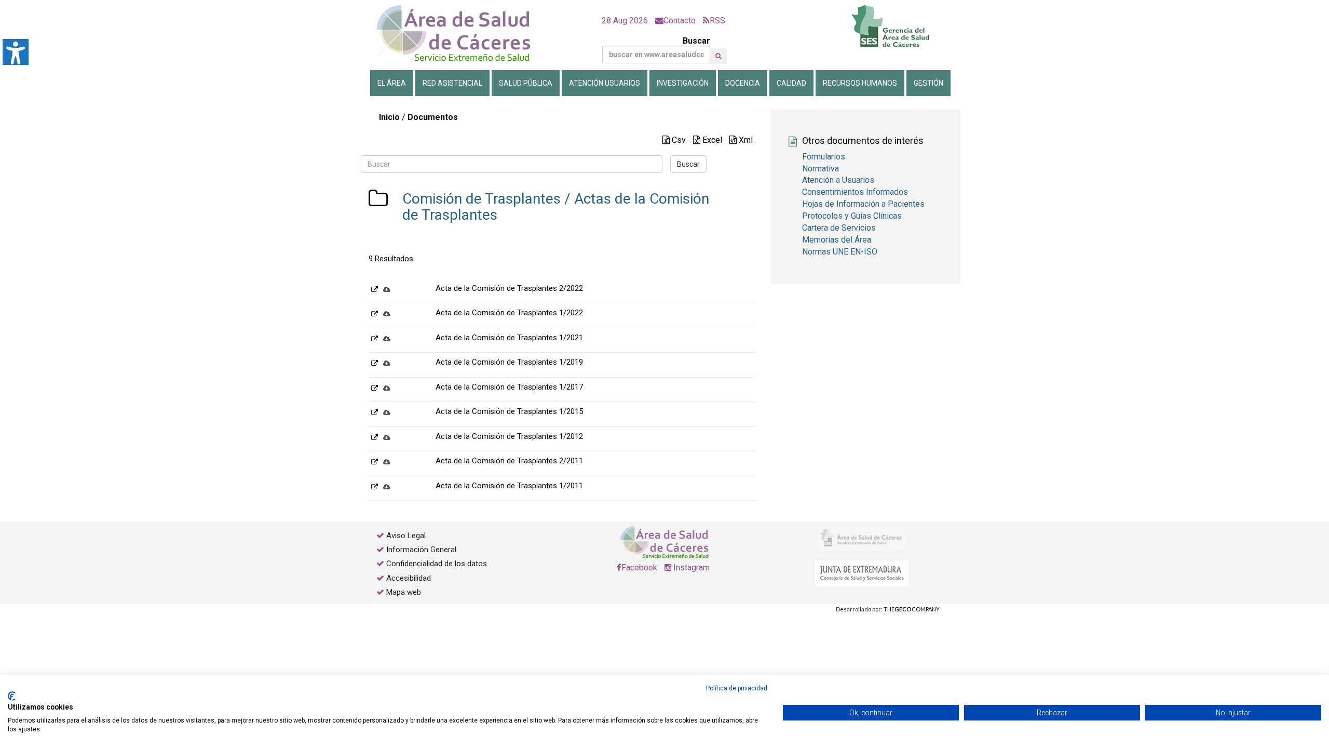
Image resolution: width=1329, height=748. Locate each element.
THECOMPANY (912, 609)
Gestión (928, 83)
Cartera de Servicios (839, 228)
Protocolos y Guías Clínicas (852, 216)
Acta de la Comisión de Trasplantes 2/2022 (509, 288)
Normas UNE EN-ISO (839, 252)
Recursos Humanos (860, 83)
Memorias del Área (836, 240)
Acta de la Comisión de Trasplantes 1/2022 (509, 312)
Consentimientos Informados (855, 192)
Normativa (820, 168)
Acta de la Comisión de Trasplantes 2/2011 (509, 460)
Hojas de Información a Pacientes (863, 204)
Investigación (683, 83)
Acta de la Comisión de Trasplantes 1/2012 (509, 436)
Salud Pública (525, 83)
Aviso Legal (406, 535)
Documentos (433, 117)
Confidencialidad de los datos (436, 563)
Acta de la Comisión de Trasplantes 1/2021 (509, 337)
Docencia (742, 83)
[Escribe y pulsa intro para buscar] (718, 56)
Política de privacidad (736, 688)
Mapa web (402, 592)
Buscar (696, 41)
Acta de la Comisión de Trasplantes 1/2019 (509, 362)
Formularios (823, 157)
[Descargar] (386, 289)
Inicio (389, 117)
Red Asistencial (452, 83)
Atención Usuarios (604, 83)
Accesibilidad (408, 578)
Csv (678, 140)
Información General (421, 549)
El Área (391, 83)
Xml (745, 140)
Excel (711, 140)
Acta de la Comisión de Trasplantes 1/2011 (509, 485)
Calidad (791, 83)
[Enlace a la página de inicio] (462, 33)
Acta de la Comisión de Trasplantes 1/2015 (509, 411)
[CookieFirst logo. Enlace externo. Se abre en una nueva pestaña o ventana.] (12, 696)
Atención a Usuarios (838, 180)
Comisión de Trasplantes (481, 198)
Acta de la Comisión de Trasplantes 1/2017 (509, 387)
